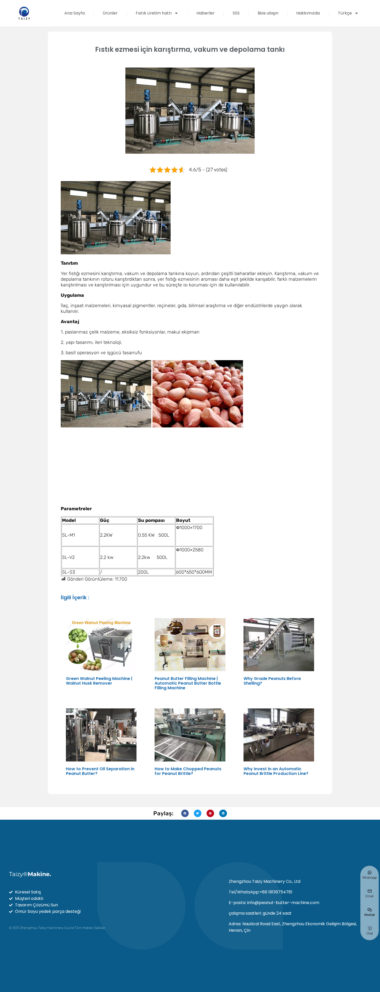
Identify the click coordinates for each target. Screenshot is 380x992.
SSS (236, 13)
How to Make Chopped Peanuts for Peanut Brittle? (188, 771)
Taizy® (30, 874)
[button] (185, 813)
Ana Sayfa (74, 13)
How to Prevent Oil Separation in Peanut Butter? (100, 771)
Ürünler (110, 13)
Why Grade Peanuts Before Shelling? (272, 681)
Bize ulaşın (268, 13)
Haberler (205, 13)
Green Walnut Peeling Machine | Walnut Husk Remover (99, 681)
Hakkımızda (308, 13)
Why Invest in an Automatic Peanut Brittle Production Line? (276, 771)
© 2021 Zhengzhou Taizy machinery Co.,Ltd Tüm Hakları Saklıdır (57, 928)
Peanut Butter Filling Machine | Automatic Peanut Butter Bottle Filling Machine (188, 683)
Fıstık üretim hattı (154, 13)
